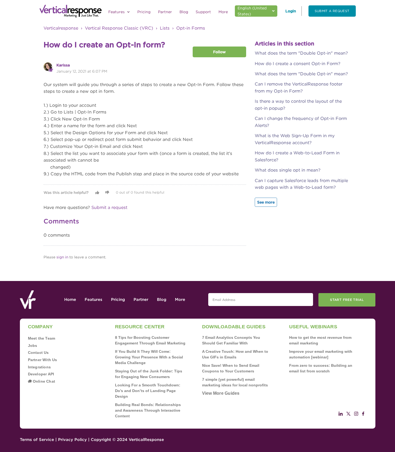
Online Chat (43, 381)
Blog (183, 12)
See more (266, 202)
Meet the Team (41, 338)
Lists (165, 28)
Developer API (41, 374)
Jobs (32, 345)
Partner (165, 12)
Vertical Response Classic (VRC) (119, 28)
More (223, 12)
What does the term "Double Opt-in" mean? (301, 53)
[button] (97, 192)
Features (117, 12)
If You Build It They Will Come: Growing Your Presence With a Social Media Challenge (149, 357)
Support (203, 12)
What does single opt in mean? (288, 170)
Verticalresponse (61, 28)
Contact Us (38, 352)
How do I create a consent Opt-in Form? (297, 63)
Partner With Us (42, 360)
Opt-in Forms (190, 28)
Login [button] (290, 11)
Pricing (143, 12)
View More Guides (221, 393)
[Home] (71, 11)
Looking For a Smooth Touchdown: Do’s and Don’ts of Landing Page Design (147, 390)
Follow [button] (219, 52)
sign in (62, 257)
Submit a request (332, 11)
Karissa (63, 65)
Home (70, 299)
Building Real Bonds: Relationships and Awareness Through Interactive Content (148, 410)
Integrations (39, 367)
